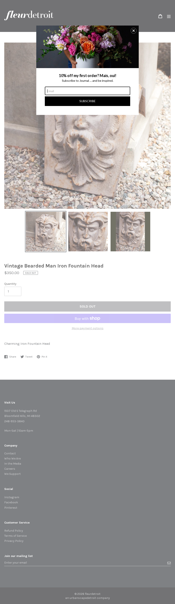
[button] (133, 30)
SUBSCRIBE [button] (87, 101)
